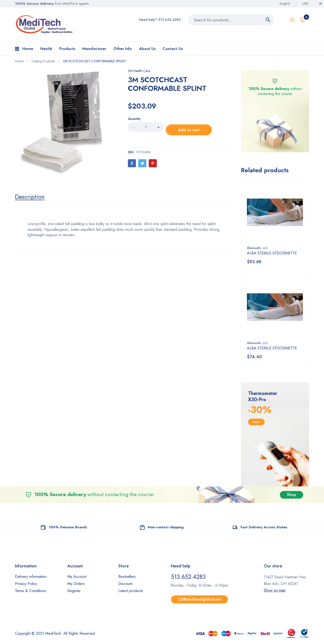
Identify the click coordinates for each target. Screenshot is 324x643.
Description (30, 196)
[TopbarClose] (320, 3)
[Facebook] (132, 163)
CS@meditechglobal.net (199, 599)
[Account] (292, 20)
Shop (291, 494)
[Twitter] (142, 163)
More (256, 422)
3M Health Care (139, 70)
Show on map (275, 590)
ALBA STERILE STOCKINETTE (272, 253)
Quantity (134, 118)
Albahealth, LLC (257, 248)
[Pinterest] (153, 163)
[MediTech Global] (44, 24)
